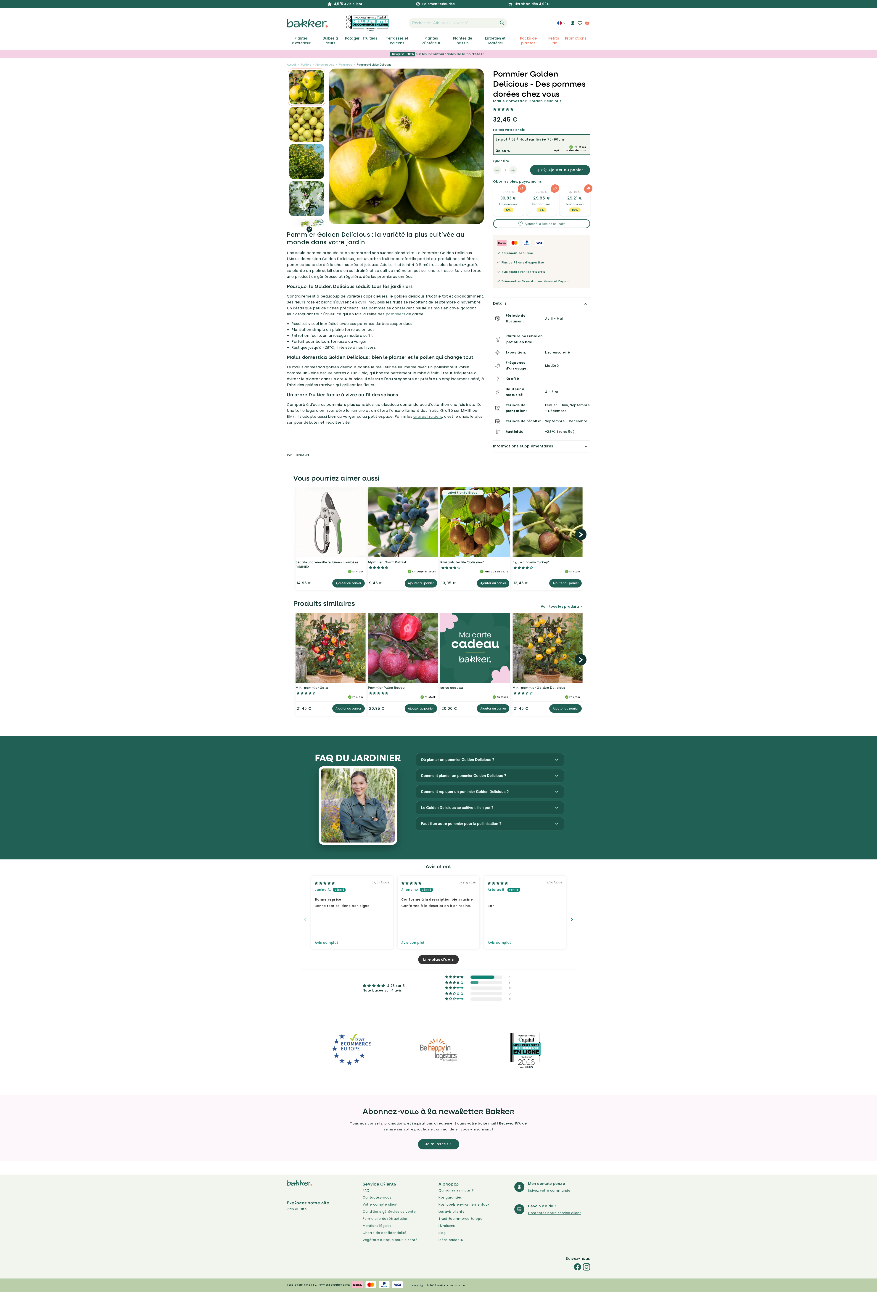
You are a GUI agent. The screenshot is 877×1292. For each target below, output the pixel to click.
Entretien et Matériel (495, 40)
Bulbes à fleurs (330, 40)
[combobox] (458, 23)
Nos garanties (450, 1197)
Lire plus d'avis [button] (438, 959)
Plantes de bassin (462, 40)
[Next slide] (572, 919)
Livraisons (446, 1225)
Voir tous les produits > (562, 606)
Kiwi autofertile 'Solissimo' (462, 562)
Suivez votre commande (549, 1190)
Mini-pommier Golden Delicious (538, 687)
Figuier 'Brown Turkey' (530, 562)
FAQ (366, 1190)
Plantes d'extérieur (301, 40)
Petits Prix (553, 40)
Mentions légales (377, 1225)
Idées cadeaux (451, 1240)
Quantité (501, 161)
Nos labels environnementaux (463, 1204)
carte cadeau (451, 687)
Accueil (291, 64)
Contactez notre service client (554, 1213)
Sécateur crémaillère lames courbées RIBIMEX (327, 564)
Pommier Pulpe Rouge (386, 687)
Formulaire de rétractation (386, 1218)
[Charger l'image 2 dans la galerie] (306, 87)
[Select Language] (561, 24)
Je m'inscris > (438, 1144)
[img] (325, 883)
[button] (400, 23)
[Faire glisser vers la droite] (309, 229)
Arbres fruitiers (324, 64)
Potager (352, 38)
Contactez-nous (377, 1197)
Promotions (576, 38)
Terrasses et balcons (397, 40)
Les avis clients (451, 1211)
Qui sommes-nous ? (456, 1190)
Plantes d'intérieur (431, 40)
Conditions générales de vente (389, 1211)
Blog (442, 1233)
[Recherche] (502, 23)
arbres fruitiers (427, 416)
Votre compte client (380, 1204)
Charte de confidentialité (385, 1233)
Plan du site (297, 1209)
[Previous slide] (305, 919)
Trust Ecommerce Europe (460, 1218)
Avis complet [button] (326, 943)
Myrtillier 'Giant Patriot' (387, 562)
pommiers (395, 314)
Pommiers (345, 64)
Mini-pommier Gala (312, 687)
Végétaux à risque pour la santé (390, 1240)
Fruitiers (370, 38)
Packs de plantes (528, 40)
